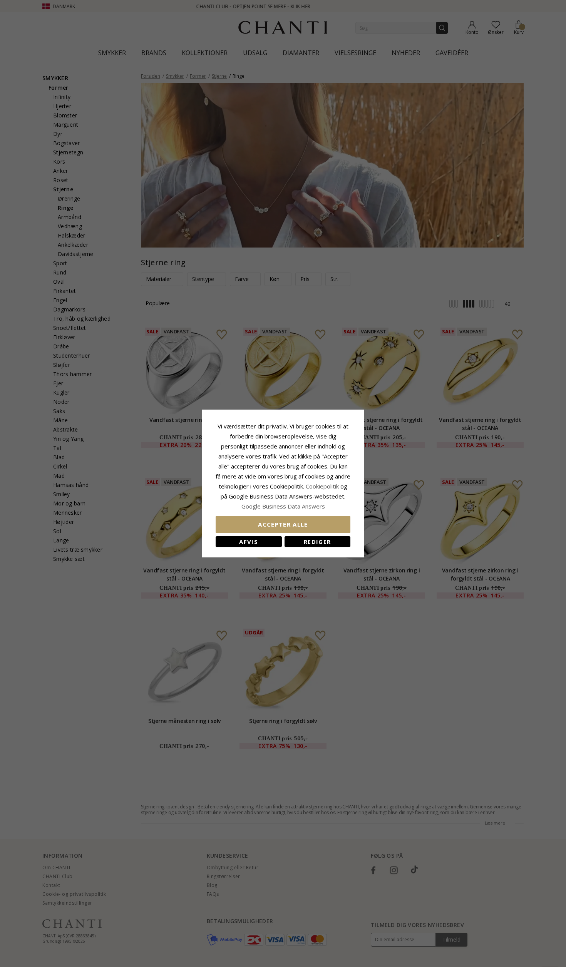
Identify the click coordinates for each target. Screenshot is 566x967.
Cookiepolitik (322, 486)
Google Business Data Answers (283, 506)
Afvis (248, 541)
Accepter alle (283, 524)
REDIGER (317, 541)
